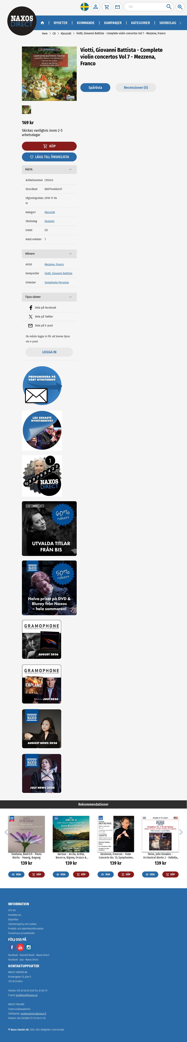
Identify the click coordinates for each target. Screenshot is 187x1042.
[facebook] (12, 950)
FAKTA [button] (29, 169)
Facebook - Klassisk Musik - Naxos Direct (28, 955)
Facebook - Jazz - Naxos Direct (23, 959)
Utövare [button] (30, 253)
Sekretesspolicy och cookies (22, 924)
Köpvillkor (13, 919)
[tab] (49, 169)
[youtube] (20, 950)
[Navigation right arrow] (180, 23)
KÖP (52, 146)
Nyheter (60, 23)
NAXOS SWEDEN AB (17, 972)
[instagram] (29, 950)
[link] (44, 33)
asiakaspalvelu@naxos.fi (33, 1013)
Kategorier (140, 23)
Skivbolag (167, 23)
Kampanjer (113, 23)
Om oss (12, 910)
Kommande (86, 23)
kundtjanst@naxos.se (27, 995)
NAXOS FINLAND (16, 1004)
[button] (85, 7)
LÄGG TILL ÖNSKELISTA (52, 157)
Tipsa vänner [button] (33, 297)
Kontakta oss (14, 915)
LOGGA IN (49, 352)
